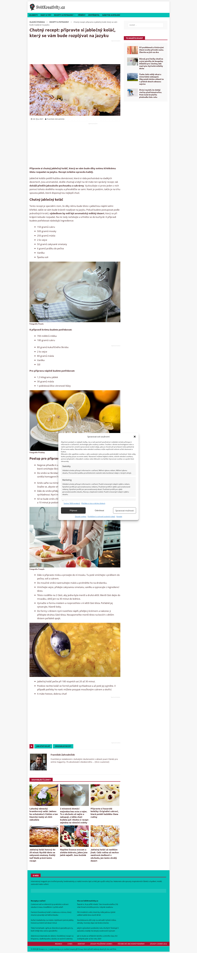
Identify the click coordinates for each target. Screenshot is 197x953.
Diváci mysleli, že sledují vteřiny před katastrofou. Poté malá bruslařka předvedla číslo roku (150, 93)
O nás (70, 944)
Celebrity (33, 15)
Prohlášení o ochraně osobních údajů (101, 516)
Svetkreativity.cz (70, 881)
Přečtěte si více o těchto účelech (93, 503)
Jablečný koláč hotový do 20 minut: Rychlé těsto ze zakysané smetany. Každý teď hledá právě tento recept (42, 855)
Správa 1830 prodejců (72, 503)
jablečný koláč (43, 746)
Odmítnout (99, 510)
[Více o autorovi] (101, 762)
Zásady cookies (80, 516)
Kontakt (119, 516)
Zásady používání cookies (101, 944)
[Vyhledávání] (145, 25)
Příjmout (73, 510)
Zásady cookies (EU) (158, 944)
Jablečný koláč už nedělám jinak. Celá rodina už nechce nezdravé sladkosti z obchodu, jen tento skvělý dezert (105, 855)
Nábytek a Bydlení (111, 15)
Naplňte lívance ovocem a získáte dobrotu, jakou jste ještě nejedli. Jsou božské (73, 852)
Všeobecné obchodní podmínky (131, 944)
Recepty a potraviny (63, 15)
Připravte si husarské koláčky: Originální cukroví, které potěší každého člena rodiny (104, 812)
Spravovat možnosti (124, 510)
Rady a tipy (46, 15)
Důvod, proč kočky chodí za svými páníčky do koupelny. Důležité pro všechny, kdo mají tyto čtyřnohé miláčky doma (151, 63)
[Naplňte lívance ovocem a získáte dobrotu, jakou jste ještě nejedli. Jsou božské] (74, 836)
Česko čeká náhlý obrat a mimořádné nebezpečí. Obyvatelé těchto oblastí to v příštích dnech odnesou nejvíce (151, 79)
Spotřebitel (93, 15)
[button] (134, 436)
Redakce (58, 944)
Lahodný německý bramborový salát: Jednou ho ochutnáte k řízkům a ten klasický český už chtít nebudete (43, 814)
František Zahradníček (63, 754)
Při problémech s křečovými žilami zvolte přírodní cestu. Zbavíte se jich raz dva (151, 49)
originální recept (63, 746)
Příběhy (81, 15)
